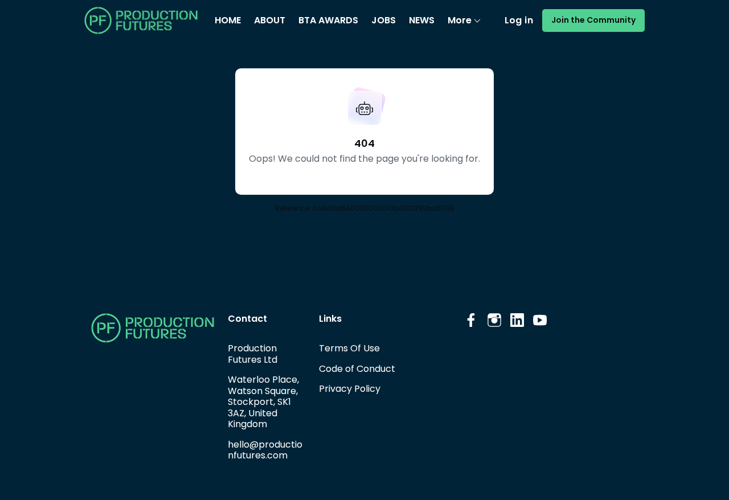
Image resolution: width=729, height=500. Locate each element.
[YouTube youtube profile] (540, 320)
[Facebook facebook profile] (471, 320)
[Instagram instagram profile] (494, 320)
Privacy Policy (349, 388)
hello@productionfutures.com (265, 450)
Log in (519, 20)
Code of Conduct (357, 368)
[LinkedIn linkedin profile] (517, 320)
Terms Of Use (349, 348)
